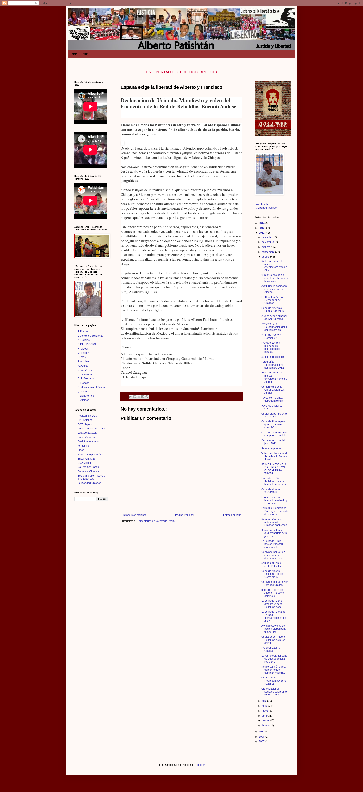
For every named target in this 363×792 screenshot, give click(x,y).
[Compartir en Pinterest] (147, 397)
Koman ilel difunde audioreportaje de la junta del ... (274, 533)
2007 (262, 741)
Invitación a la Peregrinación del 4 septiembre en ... (274, 326)
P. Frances (83, 382)
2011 (262, 731)
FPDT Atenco (85, 420)
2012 (262, 232)
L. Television (85, 374)
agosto (266, 256)
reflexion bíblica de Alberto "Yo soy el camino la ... (272, 592)
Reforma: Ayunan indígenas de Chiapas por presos (274, 522)
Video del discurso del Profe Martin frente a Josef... (274, 456)
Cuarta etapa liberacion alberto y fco (274, 415)
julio (264, 700)
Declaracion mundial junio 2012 (273, 442)
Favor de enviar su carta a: (272, 407)
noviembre (268, 242)
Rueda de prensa (271, 448)
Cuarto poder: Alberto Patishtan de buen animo (273, 639)
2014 (262, 223)
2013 (262, 227)
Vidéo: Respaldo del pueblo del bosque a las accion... (274, 278)
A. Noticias (84, 340)
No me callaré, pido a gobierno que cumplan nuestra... (273, 669)
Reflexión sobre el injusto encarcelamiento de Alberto (274, 377)
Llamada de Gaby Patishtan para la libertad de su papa (274, 481)
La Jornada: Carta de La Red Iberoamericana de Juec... (273, 616)
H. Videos (83, 348)
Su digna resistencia (273, 356)
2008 (262, 736)
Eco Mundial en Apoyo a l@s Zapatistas (91, 477)
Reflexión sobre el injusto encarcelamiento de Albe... (274, 266)
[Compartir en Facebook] (143, 397)
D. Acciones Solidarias (90, 335)
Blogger (200, 764)
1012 (85, 54)
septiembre (268, 251)
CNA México (85, 462)
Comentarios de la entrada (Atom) (156, 521)
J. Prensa (83, 331)
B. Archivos (84, 361)
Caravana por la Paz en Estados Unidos (274, 583)
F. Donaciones (86, 395)
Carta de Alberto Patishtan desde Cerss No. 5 (272, 574)
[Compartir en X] (139, 397)
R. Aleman (83, 400)
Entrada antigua (232, 515)
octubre (266, 247)
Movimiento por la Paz (90, 454)
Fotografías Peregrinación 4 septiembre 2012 (272, 364)
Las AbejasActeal (87, 432)
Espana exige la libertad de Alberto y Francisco (274, 500)
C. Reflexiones (86, 378)
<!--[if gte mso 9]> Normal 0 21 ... (271, 336)
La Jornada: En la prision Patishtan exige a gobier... (272, 544)
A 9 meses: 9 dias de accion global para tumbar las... (273, 628)
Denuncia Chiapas (88, 471)
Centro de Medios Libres (92, 428)
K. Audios (83, 365)
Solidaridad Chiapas (89, 483)
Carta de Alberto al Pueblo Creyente (272, 310)
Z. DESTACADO (87, 344)
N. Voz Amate (85, 370)
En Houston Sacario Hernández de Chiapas (272, 300)
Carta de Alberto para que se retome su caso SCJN (273, 424)
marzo (266, 720)
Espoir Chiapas (86, 458)
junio (265, 705)
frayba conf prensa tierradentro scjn (272, 399)
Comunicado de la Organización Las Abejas (273, 389)
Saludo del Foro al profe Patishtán (271, 564)
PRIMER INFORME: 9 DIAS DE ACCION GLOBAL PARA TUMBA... (273, 469)
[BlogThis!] (135, 397)
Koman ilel (84, 445)
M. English (83, 352)
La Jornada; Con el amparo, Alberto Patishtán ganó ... (272, 603)
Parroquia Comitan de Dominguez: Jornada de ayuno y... (274, 511)
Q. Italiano (83, 391)
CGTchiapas (85, 424)
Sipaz (81, 450)
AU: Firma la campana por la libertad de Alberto (274, 289)
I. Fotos (82, 357)
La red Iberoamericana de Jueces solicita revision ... (274, 658)
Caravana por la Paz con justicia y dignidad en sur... (273, 555)
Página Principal (184, 515)
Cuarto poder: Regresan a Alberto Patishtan (274, 680)
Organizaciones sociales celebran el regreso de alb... (274, 691)
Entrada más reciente (134, 515)
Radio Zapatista (87, 437)
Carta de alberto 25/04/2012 (270, 491)
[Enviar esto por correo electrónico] (131, 397)
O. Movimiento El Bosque (92, 387)
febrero (266, 725)
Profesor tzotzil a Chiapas (270, 649)
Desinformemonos (88, 441)
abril (264, 715)
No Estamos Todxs (88, 467)
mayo (265, 710)
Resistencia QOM (87, 415)
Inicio (74, 54)
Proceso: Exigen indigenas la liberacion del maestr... (270, 347)
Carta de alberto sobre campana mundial (274, 434)
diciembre (268, 237)
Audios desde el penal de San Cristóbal (274, 318)
